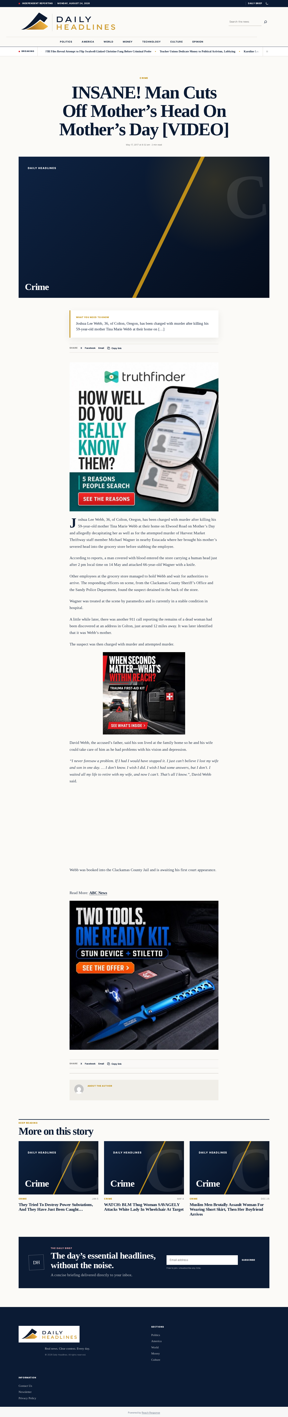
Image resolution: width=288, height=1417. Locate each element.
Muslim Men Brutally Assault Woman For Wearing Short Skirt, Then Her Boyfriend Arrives (227, 1209)
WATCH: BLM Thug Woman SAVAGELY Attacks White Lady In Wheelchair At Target (143, 1207)
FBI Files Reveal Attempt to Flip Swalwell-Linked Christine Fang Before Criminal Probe (69, 51)
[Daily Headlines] (68, 22)
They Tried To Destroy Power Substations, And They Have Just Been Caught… (56, 1207)
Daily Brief (255, 3)
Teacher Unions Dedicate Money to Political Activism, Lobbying (168, 51)
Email (101, 348)
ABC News (98, 893)
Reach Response (151, 1412)
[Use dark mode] (266, 3)
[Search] (265, 22)
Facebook (90, 348)
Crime (144, 78)
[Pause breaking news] (266, 51)
